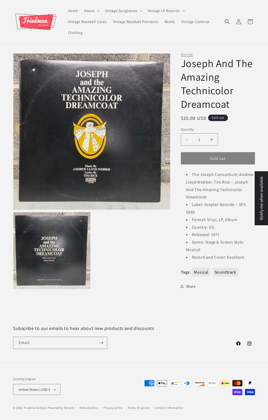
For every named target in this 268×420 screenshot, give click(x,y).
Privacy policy (113, 408)
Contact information (169, 408)
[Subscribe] (101, 343)
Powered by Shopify (61, 408)
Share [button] (191, 286)
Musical (201, 272)
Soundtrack (225, 272)
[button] (91, 10)
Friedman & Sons (35, 408)
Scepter (187, 54)
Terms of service (139, 408)
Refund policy (89, 408)
